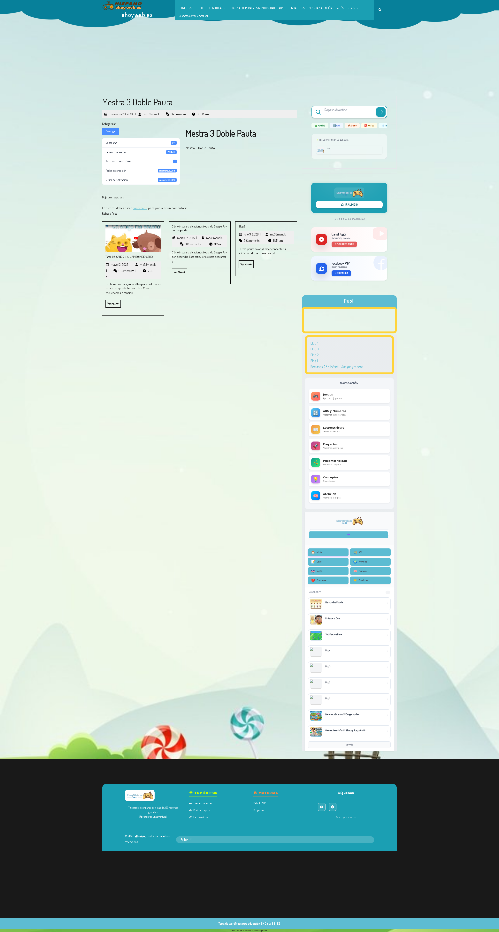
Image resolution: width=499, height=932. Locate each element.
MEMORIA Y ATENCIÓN (320, 8)
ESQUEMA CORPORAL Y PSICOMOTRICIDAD (252, 8)
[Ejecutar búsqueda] (381, 112)
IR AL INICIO (351, 204)
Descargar (110, 131)
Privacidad (351, 817)
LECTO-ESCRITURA (211, 8)
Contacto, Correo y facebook (194, 15)
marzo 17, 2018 (187, 238)
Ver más (110, 302)
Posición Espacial (202, 810)
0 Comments (127, 271)
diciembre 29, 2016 (121, 112)
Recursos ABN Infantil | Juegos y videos (336, 366)
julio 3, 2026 (252, 234)
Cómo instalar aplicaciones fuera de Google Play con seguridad (199, 228)
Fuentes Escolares (203, 803)
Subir (184, 840)
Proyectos (258, 810)
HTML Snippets (238, 930)
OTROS (351, 8)
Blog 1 (314, 361)
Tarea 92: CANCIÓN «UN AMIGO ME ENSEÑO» (129, 257)
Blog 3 (314, 349)
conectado (140, 208)
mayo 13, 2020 (120, 265)
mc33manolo (151, 112)
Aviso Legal (340, 817)
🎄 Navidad (320, 125)
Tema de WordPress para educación (239, 923)
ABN (281, 8)
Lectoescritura (200, 817)
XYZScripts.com (261, 930)
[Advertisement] (249, 58)
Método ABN (259, 803)
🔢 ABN (336, 125)
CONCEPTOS (298, 8)
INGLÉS (340, 8)
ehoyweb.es (137, 14)
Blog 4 (314, 343)
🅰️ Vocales (369, 125)
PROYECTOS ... (186, 8)
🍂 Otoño (352, 125)
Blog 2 (242, 226)
